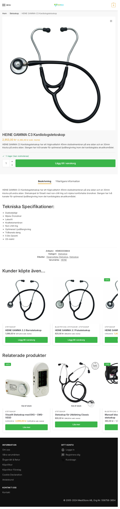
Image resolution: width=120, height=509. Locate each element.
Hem (4, 13)
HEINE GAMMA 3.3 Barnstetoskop (23, 330)
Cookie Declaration (12, 474)
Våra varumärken (11, 454)
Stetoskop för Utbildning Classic (72, 414)
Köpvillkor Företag (11, 469)
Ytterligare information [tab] (67, 181)
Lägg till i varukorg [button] (26, 340)
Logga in (70, 449)
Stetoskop (14, 13)
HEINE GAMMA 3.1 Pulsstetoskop (72, 330)
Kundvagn (71, 459)
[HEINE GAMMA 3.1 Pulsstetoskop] (76, 300)
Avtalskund (8, 479)
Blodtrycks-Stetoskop (66, 327)
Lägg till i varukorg (65, 163)
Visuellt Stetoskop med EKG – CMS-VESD (24, 416)
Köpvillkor (7, 464)
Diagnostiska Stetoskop (57, 257)
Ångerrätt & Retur (11, 459)
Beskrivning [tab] (44, 181)
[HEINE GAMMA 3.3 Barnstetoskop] (26, 300)
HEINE (64, 260)
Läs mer (26, 427)
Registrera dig (73, 454)
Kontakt (6, 492)
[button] (113, 5)
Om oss (6, 449)
